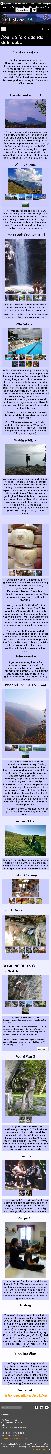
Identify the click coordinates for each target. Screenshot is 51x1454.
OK (34, 10)
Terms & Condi (39, 1449)
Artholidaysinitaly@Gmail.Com (26, 1395)
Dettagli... (42, 1049)
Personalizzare (22, 10)
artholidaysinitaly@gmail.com (14, 1438)
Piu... (47, 7)
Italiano (46, 29)
